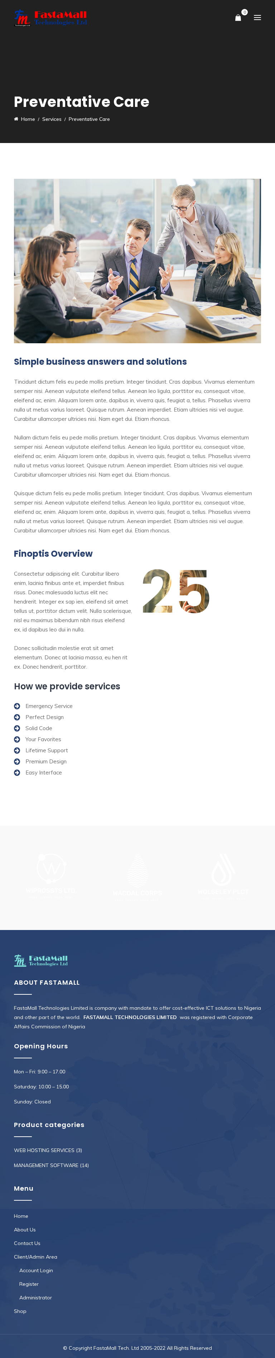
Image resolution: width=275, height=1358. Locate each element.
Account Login (36, 1270)
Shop (20, 1311)
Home (21, 1216)
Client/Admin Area (35, 1257)
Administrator (35, 1297)
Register (29, 1284)
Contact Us (27, 1243)
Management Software (46, 1165)
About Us (25, 1229)
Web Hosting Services (44, 1150)
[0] (238, 18)
